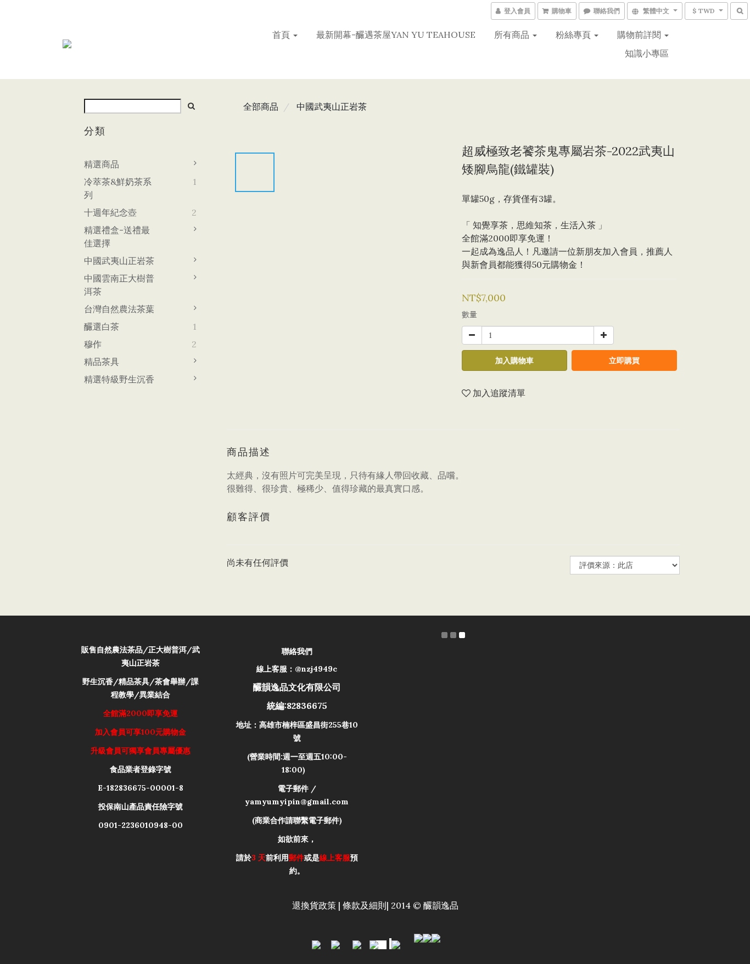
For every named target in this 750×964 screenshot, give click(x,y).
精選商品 (101, 164)
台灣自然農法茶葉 (119, 308)
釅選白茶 (101, 326)
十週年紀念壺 (110, 212)
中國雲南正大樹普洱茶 (119, 285)
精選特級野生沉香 (119, 379)
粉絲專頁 (574, 34)
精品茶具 (101, 361)
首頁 (282, 34)
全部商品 (260, 106)
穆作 (93, 344)
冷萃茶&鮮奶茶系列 (118, 188)
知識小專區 (647, 53)
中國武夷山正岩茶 (119, 260)
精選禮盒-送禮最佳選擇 (117, 236)
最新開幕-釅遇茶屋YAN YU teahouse (395, 34)
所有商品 (512, 34)
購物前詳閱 (640, 34)
